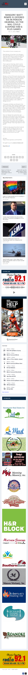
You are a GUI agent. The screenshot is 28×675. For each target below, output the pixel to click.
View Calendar (5, 392)
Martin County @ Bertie (13, 355)
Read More (6, 146)
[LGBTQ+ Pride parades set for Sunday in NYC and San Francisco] (14, 187)
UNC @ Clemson (11, 384)
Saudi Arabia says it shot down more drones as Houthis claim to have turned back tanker (13, 261)
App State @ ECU (11, 376)
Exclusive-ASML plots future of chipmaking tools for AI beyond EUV (12, 239)
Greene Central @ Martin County (15, 380)
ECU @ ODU (10, 389)
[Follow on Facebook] (23, 673)
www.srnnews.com (18, 143)
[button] (14, 292)
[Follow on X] (26, 673)
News (18, 31)
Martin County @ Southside (14, 372)
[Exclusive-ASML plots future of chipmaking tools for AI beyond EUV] (14, 230)
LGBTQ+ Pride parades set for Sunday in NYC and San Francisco (13, 197)
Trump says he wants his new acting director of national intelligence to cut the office (13, 218)
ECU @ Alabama (11, 367)
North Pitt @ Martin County (14, 350)
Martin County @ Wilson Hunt (14, 363)
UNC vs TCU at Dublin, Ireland (14, 359)
